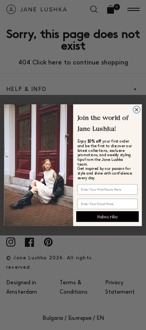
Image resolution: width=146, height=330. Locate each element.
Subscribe (107, 216)
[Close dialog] (137, 109)
